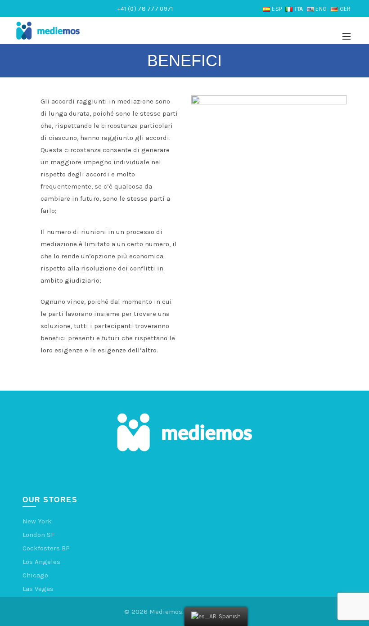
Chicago (35, 575)
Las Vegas (38, 589)
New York (37, 521)
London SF (38, 535)
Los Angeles (41, 562)
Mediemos (165, 612)
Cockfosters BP (46, 548)
